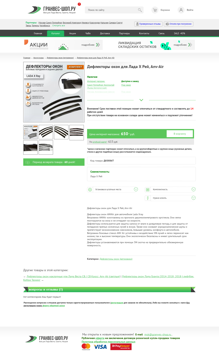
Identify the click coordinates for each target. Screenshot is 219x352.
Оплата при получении (180, 23)
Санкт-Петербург (54, 22)
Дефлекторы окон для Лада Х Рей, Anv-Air (95, 57)
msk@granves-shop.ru (157, 334)
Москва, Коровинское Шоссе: (101, 91)
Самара (112, 22)
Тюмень (35, 25)
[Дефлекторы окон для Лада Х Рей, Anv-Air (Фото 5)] (30, 147)
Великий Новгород (72, 22)
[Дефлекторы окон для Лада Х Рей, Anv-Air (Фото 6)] (46, 147)
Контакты (144, 33)
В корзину (180, 133)
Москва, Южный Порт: (97, 95)
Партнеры (124, 33)
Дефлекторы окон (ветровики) (60, 57)
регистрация (117, 302)
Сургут (119, 22)
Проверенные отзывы (150, 23)
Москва (42, 22)
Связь (162, 33)
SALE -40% (179, 33)
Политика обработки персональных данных (108, 341)
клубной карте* (100, 141)
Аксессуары (38, 57)
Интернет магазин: (96, 81)
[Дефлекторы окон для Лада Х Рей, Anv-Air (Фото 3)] (61, 132)
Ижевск (85, 22)
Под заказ (126, 85)
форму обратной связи (54, 305)
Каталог (55, 33)
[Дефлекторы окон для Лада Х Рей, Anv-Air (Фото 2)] (46, 132)
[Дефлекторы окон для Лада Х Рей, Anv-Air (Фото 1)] (30, 132)
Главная (38, 33)
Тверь (28, 25)
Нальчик (104, 22)
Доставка (105, 33)
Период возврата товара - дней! (54, 162)
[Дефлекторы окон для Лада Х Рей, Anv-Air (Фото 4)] (76, 132)
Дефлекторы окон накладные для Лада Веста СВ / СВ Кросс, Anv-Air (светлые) (73, 276)
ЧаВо (88, 33)
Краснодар (94, 22)
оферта (99, 337)
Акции (72, 33)
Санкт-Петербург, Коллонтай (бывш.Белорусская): (100, 86)
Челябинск (45, 25)
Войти (190, 9)
